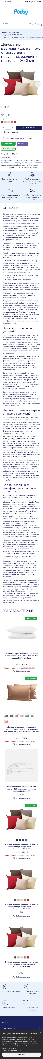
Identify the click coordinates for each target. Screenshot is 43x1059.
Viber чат (23, 143)
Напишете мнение (25, 138)
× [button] (40, 1032)
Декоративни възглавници (14, 35)
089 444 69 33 (9, 143)
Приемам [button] (21, 1055)
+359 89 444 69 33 (8, 2)
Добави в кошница (28, 128)
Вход (39, 2)
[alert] (21, 1044)
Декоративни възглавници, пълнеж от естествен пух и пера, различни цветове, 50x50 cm (21, 964)
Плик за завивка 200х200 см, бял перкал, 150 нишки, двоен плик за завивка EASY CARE (21, 789)
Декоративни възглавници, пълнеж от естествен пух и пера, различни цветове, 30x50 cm (21, 906)
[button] (40, 25)
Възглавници (14, 32)
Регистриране (30, 2)
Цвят (3, 119)
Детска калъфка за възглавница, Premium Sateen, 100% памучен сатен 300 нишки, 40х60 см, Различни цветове (21, 729)
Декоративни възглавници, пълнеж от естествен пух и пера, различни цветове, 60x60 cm (21, 846)
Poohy (4, 32)
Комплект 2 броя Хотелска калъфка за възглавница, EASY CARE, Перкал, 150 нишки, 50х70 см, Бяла (21, 655)
